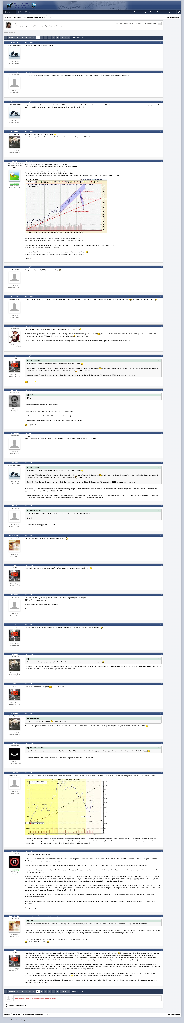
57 (45, 37)
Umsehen (10, 12)
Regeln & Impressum (27, 12)
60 (57, 37)
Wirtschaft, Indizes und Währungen (51, 26)
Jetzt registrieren (169, 12)
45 (159, 23)
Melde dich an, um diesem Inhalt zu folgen (128, 23)
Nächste (63, 37)
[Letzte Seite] (68, 37)
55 (37, 37)
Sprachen (6, 1020)
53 (30, 37)
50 (18, 37)
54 (33, 37)
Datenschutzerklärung (18, 1020)
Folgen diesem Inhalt (150, 23)
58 (49, 37)
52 (26, 37)
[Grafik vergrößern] (55, 134)
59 (53, 37)
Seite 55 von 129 (77, 37)
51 (22, 37)
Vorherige (12, 37)
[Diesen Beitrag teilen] (161, 42)
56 (41, 37)
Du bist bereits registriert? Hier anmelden (147, 12)
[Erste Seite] (5, 37)
